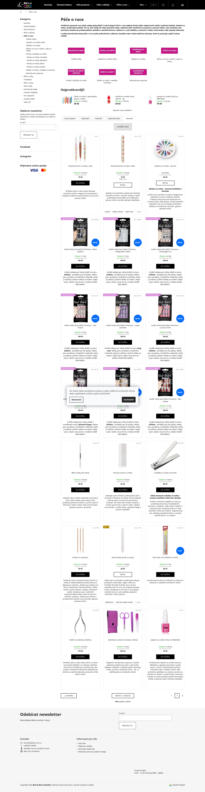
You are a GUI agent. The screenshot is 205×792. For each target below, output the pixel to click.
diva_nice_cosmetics (32, 751)
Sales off (27, 102)
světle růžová (117, 212)
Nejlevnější (85, 118)
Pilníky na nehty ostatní (36, 67)
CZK (153, 5)
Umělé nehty (31, 39)
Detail (123, 185)
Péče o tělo (28, 86)
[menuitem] (48, 5)
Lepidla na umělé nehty (35, 42)
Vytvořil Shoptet (178, 785)
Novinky (27, 23)
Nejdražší (98, 118)
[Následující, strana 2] (177, 695)
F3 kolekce (28, 79)
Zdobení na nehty (33, 45)
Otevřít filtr (123, 127)
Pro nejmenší (29, 95)
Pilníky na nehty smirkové (37, 57)
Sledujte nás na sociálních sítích (36, 748)
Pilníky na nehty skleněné (37, 60)
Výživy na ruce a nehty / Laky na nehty (38, 50)
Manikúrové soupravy (34, 73)
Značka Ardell (29, 99)
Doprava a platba (85, 746)
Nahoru (69, 696)
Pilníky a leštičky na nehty (36, 54)
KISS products (29, 29)
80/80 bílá (109, 602)
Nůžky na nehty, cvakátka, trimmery (40, 70)
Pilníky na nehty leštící (36, 63)
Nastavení (76, 399)
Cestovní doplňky (30, 92)
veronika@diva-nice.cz (33, 743)
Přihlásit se (28, 135)
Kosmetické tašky (30, 89)
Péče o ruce (28, 36)
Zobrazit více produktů (122, 110)
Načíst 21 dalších (123, 696)
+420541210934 (30, 745)
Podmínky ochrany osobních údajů (92, 752)
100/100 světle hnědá (124, 602)
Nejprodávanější (114, 118)
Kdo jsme (82, 743)
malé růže (129, 212)
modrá (107, 212)
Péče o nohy (28, 76)
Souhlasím (129, 399)
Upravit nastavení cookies (83, 785)
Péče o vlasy (28, 83)
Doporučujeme (70, 118)
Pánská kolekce (30, 26)
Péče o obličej (29, 32)
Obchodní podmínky (86, 749)
